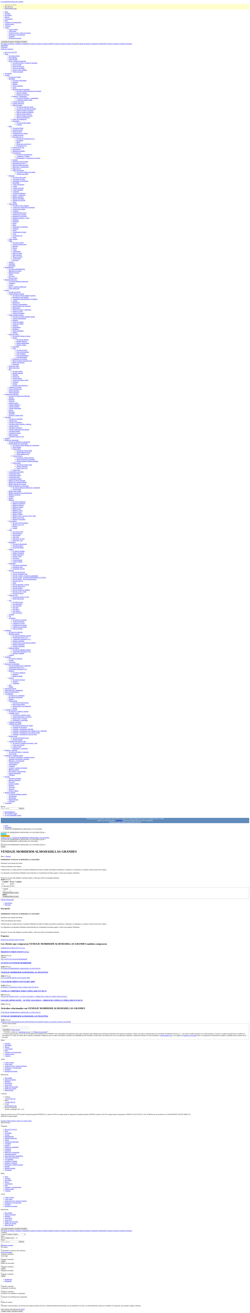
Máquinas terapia (14, 272)
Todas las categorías (7, 49)
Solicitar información (7, 899)
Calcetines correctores (15, 428)
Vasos (14, 234)
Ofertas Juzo (16, 470)
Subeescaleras (13, 701)
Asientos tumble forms (19, 244)
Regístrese (119, 820)
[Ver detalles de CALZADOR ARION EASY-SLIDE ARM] (15, 978)
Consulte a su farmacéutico (13, 22)
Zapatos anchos (13, 403)
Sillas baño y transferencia (20, 167)
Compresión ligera (14, 477)
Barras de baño (17, 131)
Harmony (15, 674)
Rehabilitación (9, 267)
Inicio (6, 12)
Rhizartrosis (16, 302)
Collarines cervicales (15, 387)
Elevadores (19, 140)
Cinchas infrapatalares (19, 318)
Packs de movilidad (18, 68)
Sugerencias (8, 1083)
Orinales (15, 160)
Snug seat (15, 260)
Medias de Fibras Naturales (17, 480)
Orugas (14, 708)
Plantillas (15, 375)
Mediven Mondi (17, 514)
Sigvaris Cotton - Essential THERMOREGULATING (29, 577)
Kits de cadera (13, 278)
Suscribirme (6, 1030)
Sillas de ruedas (17, 105)
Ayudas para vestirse (18, 209)
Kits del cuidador (21, 93)
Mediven (11, 500)
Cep (10, 616)
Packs (6, 54)
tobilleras (15, 325)
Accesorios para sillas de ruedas (26, 109)
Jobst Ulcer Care (17, 540)
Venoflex (11, 614)
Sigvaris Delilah (17, 588)
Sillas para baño (17, 257)
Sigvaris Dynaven (18, 593)
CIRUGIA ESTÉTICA (12, 692)
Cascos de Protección (15, 389)
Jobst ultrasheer (17, 533)
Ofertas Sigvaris (17, 456)
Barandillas (15, 183)
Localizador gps (17, 235)
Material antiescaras (11, 280)
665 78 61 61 (9, 7)
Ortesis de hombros (18, 313)
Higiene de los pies (18, 147)
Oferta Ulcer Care (21, 468)
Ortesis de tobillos (18, 324)
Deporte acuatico (14, 784)
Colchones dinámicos (19, 193)
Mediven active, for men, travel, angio (24, 516)
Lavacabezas (16, 149)
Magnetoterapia (13, 799)
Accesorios (12, 618)
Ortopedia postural (10, 688)
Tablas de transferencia (19, 119)
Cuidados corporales (15, 722)
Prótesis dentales (17, 740)
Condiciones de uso (24, 1032)
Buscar (22, 1241)
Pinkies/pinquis (13, 435)
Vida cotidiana (13, 204)
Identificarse (8, 1279)
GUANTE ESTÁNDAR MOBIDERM (16, 963)
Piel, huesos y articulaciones (17, 771)
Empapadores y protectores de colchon (28, 158)
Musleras (15, 320)
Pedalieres (15, 221)
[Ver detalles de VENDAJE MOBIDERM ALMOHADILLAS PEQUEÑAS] (20, 968)
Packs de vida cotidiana (19, 70)
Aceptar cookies (6, 1311)
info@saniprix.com (11, 8)
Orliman (11, 398)
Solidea (11, 549)
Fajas (14, 348)
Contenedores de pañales (20, 133)
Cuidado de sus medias (19, 627)
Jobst (10, 530)
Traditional (15, 683)
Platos (14, 225)
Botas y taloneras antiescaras (17, 287)
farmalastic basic (17, 567)
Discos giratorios (17, 86)
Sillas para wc (16, 168)
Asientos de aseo (17, 130)
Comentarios (8, 19)
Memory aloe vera (18, 524)
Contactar (8, 26)
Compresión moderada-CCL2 (21, 639)
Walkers (14, 332)
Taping (11, 274)
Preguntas (8, 905)
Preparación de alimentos (20, 227)
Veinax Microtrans (18, 599)
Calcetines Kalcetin (15, 433)
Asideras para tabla (22, 174)
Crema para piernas (18, 745)
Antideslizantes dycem (19, 213)
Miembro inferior (14, 648)
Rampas (11, 699)
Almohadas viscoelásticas (20, 181)
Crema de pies (16, 747)
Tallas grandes (13, 239)
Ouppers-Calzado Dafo (16, 415)
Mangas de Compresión (12, 664)
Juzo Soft (15, 607)
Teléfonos (15, 228)
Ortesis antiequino (18, 331)
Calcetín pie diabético (15, 422)
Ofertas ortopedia (17, 72)
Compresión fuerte (14, 473)
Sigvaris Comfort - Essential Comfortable (25, 576)
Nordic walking (13, 791)
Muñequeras (16, 308)
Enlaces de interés (10, 1080)
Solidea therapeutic (18, 553)
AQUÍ (23, 1309)
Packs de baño (16, 65)
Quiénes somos (9, 24)
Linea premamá (17, 560)
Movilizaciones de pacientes (21, 89)
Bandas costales (21, 345)
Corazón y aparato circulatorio (18, 768)
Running (11, 785)
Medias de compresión (12, 440)
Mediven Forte (17, 512)
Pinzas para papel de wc (23, 144)
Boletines (7, 1081)
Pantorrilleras (16, 327)
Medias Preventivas (15, 495)
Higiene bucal (13, 736)
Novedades (8, 15)
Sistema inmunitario (15, 773)
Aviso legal (8, 1085)
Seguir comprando (6, 1252)
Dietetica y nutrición (11, 750)
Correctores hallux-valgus (20, 380)
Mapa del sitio (9, 1090)
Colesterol (12, 766)
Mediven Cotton (17, 510)
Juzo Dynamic (16, 606)
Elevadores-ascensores (15, 697)
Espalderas (15, 346)
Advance (15, 681)
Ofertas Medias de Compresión (18, 443)
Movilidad (12, 79)
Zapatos (14, 384)
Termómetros (13, 796)
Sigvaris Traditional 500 (19, 574)
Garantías (11, 36)
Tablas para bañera (18, 170)
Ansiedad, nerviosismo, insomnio (19, 759)
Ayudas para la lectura (19, 214)
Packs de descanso (18, 66)
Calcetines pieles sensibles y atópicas (20, 424)
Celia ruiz (12, 401)
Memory (15, 526)
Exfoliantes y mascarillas (20, 720)
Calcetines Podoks (14, 431)
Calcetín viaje (13, 421)
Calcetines (8, 417)
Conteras (19, 124)
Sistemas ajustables (18, 641)
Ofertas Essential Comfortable (25, 459)
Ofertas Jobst (16, 463)
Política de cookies (10, 1088)
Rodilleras (15, 329)
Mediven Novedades (18, 519)
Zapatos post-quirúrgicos (20, 385)
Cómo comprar (13, 29)
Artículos (7, 13)
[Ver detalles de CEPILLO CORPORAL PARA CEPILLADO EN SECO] (20, 987)
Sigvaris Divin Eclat (18, 586)
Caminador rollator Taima (24, 100)
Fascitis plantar (17, 378)
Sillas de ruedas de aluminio (25, 110)
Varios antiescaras (14, 288)
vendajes (11, 496)
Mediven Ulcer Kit (18, 517)
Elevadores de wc (17, 137)
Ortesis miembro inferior (16, 315)
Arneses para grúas (18, 102)
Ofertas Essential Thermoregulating (27, 461)
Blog (6, 20)
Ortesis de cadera (14, 366)
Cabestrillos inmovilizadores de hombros (25, 299)
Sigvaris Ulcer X (17, 581)
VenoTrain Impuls (18, 547)
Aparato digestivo (14, 762)
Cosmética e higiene (11, 710)
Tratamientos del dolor (19, 232)
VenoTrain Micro (17, 546)
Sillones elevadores (18, 198)
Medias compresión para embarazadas (20, 493)
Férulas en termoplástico (19, 304)
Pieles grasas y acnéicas (19, 718)
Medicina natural (14, 769)
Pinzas (14, 223)
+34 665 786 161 (10, 1102)
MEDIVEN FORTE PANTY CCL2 (15, 952)
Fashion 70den (17, 556)
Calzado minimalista (15, 408)
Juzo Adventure (17, 613)
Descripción (8, 903)
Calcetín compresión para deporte (19, 429)
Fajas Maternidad (21, 357)
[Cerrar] (1, 843)
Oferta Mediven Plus (22, 454)
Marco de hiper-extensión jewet (22, 361)
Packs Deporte (13, 59)
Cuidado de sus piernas (19, 625)
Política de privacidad (40, 1032)
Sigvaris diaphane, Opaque (20, 584)
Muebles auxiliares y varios (20, 218)
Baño (10, 126)
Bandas (14, 338)
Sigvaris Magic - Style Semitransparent (24, 579)
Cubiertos (15, 211)
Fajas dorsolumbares (22, 352)
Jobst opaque (16, 535)
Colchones (15, 191)
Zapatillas (12, 413)
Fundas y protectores (18, 195)
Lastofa (14, 528)
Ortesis (7, 290)
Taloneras (15, 382)
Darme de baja (15, 1030)
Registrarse (8, 1281)
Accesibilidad (9, 694)
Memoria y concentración (16, 761)
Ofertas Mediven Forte (23, 452)
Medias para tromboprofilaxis (18, 482)
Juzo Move (15, 609)
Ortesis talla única (14, 368)
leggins (11, 498)
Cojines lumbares (17, 190)
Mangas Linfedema (18, 644)
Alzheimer (12, 264)
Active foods (13, 754)
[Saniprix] (4, 47)
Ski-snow (11, 789)
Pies (10, 369)
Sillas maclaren (17, 255)
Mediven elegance (18, 505)
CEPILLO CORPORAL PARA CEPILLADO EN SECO (24, 991)
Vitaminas (12, 775)
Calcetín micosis (14, 426)
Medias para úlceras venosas (17, 484)
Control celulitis (17, 562)
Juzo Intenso (16, 611)
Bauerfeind (12, 542)
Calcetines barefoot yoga (16, 436)
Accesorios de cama (18, 179)
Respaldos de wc (21, 146)
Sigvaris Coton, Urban (19, 591)
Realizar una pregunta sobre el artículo (12, 940)
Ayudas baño (16, 258)
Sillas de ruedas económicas (25, 112)
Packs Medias (13, 57)
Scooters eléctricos (18, 103)
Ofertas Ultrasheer (22, 466)
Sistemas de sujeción (22, 94)
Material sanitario (10, 792)
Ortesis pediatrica (14, 391)
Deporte (7, 777)
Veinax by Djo (13, 595)
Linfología (8, 630)
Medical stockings (18, 554)
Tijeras (14, 230)
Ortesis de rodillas (18, 322)
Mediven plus (16, 509)
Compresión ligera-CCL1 (20, 637)
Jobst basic (15, 537)
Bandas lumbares (21, 341)
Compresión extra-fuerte (16, 472)
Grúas (14, 87)
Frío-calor (12, 276)
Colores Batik (16, 489)
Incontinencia (16, 153)
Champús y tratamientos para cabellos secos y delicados (29, 731)
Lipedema (8, 657)
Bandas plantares (17, 373)
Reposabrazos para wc (19, 163)
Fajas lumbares (21, 354)
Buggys (14, 248)
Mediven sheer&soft (18, 503)
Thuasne (8, 856)
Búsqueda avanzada (7, 1245)
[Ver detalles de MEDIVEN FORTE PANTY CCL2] (13, 948)
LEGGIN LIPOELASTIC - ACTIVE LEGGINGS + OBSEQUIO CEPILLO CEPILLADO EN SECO (42, 1000)
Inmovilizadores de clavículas (21, 306)
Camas (14, 250)
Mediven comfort (17, 507)
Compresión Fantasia (15, 479)
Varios (14, 202)
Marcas (7, 17)
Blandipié (12, 399)
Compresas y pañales (22, 156)
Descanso (12, 176)
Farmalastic (12, 563)
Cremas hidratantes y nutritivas (21, 717)
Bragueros (15, 364)
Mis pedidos (8, 1078)
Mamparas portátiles (18, 151)
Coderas (15, 301)
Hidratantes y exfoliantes (20, 748)
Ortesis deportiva (14, 392)
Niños (10, 241)
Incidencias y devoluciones (17, 35)
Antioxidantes (13, 764)
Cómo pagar (12, 31)
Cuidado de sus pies (18, 623)
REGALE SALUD (11, 52)
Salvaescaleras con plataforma (21, 706)
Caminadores (16, 251)
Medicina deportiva (15, 780)
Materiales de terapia (15, 271)
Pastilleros (15, 220)
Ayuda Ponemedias (18, 621)
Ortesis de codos (17, 311)
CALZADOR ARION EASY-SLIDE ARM (18, 982)
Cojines (14, 186)
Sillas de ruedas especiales (24, 116)
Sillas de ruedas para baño (20, 165)
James (14, 583)
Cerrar (3, 846)
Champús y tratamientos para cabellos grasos (26, 732)
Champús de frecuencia (19, 727)
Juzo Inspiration (17, 604)
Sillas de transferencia (23, 117)
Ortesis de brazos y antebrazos (21, 309)
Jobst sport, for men (18, 539)
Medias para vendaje (15, 491)
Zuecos (11, 410)
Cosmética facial (14, 713)
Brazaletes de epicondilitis (20, 297)
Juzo (10, 600)
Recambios (15, 121)
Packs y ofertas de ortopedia (17, 61)
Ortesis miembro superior (16, 294)
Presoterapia (12, 798)
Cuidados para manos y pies (17, 741)
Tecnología (8, 803)
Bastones (15, 82)
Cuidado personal (17, 135)
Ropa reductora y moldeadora (14, 690)
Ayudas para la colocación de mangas (24, 643)
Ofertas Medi (16, 449)
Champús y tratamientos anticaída (22, 729)
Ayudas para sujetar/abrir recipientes (23, 207)
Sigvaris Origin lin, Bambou (21, 590)
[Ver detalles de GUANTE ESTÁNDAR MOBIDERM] (14, 959)
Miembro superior (14, 634)
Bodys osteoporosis (18, 362)
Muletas (14, 84)
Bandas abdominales (22, 343)
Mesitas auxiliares (17, 197)
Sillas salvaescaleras (18, 704)
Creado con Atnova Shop (24, 1121)
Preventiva (15, 558)
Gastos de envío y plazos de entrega (20, 33)
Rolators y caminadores (19, 96)
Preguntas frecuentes (15, 38)
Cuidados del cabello (15, 724)
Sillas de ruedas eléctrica (23, 114)
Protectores (15, 376)
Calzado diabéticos (14, 405)
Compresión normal (15, 475)
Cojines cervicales (18, 188)
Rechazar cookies (17, 1311)
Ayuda (7, 27)
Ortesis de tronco (14, 334)
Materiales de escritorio (19, 216)
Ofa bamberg (13, 521)
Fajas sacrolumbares (22, 355)
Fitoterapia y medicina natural (14, 755)
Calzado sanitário (14, 406)
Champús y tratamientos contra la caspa (24, 734)
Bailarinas (12, 412)
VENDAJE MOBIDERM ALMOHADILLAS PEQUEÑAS (24, 972)
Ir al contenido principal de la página (12, 1)
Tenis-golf (12, 787)
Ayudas (7, 75)
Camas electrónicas (18, 184)
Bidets (18, 142)
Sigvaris (11, 570)
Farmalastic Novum (18, 569)
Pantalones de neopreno (19, 359)
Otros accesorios (17, 628)
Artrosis (11, 262)
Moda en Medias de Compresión (19, 486)
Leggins (7, 438)
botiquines (12, 801)
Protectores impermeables (20, 161)
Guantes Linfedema (18, 646)
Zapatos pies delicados (12, 394)
